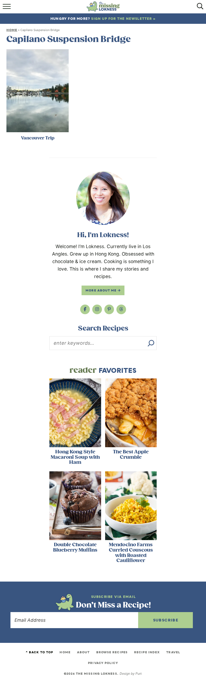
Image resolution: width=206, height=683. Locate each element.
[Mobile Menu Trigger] (7, 8)
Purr (138, 673)
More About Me (101, 290)
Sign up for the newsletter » (123, 18)
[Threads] (121, 309)
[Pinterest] (109, 309)
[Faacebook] (85, 309)
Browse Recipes (112, 652)
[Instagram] (97, 309)
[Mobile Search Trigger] (198, 8)
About (83, 652)
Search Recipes (103, 328)
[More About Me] (103, 198)
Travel (173, 652)
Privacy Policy (103, 663)
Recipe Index (147, 652)
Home (11, 30)
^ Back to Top (39, 652)
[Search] (151, 343)
